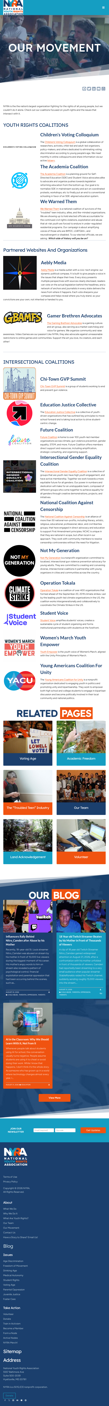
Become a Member (13, 1328)
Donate (7, 1318)
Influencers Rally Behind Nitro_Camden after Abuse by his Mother (25, 940)
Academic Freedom (81, 758)
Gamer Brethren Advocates (74, 315)
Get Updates (93, 1130)
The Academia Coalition (53, 174)
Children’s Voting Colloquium (60, 142)
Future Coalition (48, 437)
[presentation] (27, 737)
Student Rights (11, 1280)
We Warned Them (49, 208)
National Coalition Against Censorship (65, 516)
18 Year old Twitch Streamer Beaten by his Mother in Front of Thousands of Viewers (80, 940)
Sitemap (12, 1351)
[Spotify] (25, 1400)
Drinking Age (10, 1270)
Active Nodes (10, 1337)
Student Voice (48, 620)
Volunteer (81, 857)
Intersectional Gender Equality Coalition (66, 471)
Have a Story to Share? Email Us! (20, 1237)
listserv (51, 160)
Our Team (81, 808)
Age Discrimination (13, 1261)
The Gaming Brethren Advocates (64, 323)
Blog (8, 1246)
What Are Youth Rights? (15, 1218)
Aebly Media (53, 262)
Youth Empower (48, 651)
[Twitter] (9, 1400)
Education (25, 1085)
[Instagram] (13, 1400)
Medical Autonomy (13, 1275)
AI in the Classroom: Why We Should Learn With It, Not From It (27, 1041)
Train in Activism (11, 1323)
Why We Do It (10, 1213)
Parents (41, 995)
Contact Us (9, 1232)
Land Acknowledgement (27, 857)
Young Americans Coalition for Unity (64, 679)
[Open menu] (103, 7)
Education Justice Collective (60, 412)
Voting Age (28, 758)
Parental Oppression (28, 995)
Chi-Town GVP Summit (52, 386)
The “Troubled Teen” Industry (28, 808)
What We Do (9, 1208)
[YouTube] (17, 1400)
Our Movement (11, 1227)
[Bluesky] (21, 1400)
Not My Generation (50, 557)
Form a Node (10, 1333)
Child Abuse (13, 995)
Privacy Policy (10, 1181)
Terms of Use (10, 1176)
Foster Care (9, 1299)
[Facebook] (5, 1400)
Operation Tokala (49, 590)
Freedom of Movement (15, 1265)
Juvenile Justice (11, 1294)
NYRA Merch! (10, 1342)
